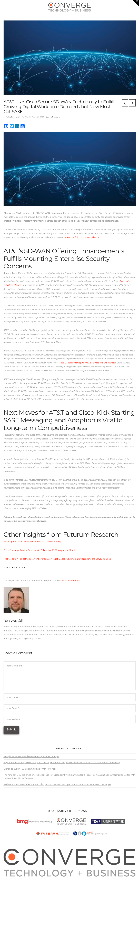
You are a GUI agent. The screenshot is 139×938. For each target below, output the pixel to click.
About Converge (15, 878)
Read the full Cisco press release (82, 237)
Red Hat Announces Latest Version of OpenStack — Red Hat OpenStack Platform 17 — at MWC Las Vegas (57, 784)
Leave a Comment (53, 117)
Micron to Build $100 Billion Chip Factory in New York (30, 768)
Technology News (12, 117)
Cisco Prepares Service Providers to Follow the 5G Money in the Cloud (39, 550)
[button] (69, 17)
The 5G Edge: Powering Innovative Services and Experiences (87, 362)
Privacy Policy (14, 890)
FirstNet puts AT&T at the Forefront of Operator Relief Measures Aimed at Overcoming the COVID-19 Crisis (57, 558)
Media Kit (12, 882)
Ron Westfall (13, 621)
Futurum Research (71, 580)
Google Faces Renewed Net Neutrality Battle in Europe (31, 756)
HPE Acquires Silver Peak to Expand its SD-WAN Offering (32, 541)
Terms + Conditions (17, 886)
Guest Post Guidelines (18, 894)
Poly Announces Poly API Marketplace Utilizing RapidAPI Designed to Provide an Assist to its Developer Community (62, 762)
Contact (11, 898)
